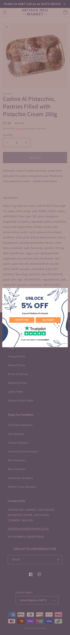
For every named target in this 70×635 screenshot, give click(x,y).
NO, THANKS (48, 320)
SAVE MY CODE (22, 320)
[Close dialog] (65, 291)
